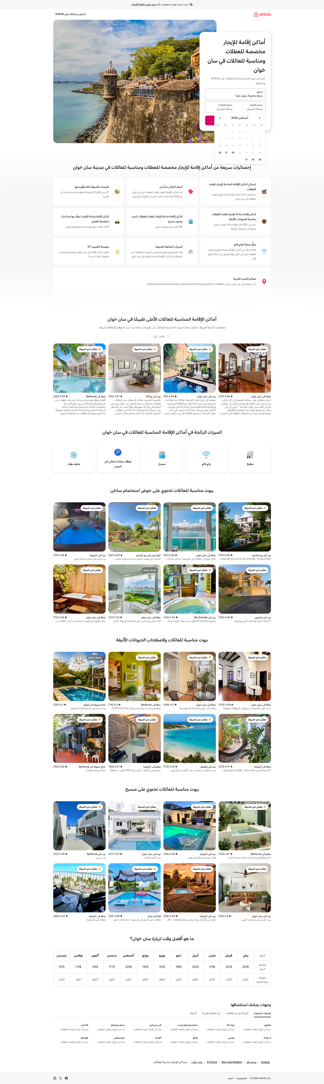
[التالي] (155, 336)
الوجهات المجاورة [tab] (262, 1013)
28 (219, 152)
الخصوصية (242, 1078)
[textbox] (250, 109)
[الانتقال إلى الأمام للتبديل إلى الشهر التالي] (220, 118)
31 (246, 159)
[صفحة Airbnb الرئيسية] (262, 14)
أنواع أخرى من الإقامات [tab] (237, 1013)
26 (233, 152)
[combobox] (235, 96)
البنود (230, 1078)
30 (253, 159)
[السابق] (168, 336)
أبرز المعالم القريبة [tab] (211, 1013)
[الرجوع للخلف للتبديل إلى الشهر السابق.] (259, 118)
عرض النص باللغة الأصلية (144, 4)
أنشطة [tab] (193, 1013)
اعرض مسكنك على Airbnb (70, 14)
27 (226, 152)
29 (259, 159)
